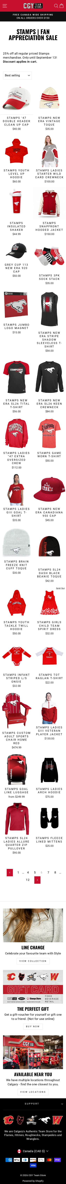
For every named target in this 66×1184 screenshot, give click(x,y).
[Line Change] (33, 925)
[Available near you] (33, 1052)
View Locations (33, 1092)
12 (28, 880)
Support (32, 1103)
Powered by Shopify (33, 1181)
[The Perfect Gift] (33, 987)
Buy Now (33, 1026)
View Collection (33, 961)
